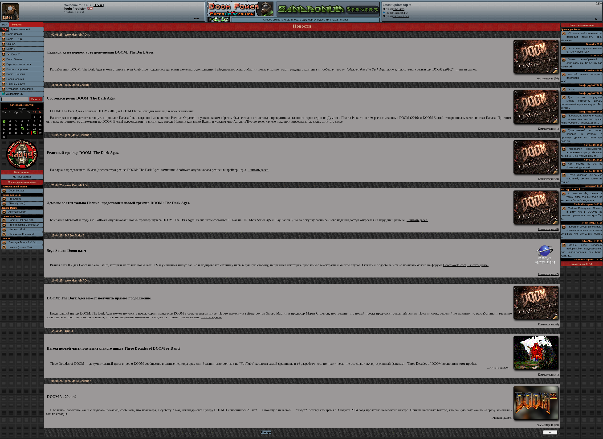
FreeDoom (14, 198)
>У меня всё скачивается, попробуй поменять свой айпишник (581, 37)
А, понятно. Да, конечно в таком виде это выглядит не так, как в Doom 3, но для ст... (581, 197)
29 (34, 132)
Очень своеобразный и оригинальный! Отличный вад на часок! (581, 63)
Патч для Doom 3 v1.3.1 (22, 242)
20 (22, 128)
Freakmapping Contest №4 (24, 224)
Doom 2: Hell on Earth (20, 220)
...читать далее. (466, 69)
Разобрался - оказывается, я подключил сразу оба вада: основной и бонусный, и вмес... (581, 152)
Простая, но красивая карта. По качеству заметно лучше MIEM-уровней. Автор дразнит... (581, 119)
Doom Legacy (16, 190)
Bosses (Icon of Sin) (20, 247)
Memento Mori (16, 229)
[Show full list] (596, 19)
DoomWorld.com (454, 265)
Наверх (266, 432)
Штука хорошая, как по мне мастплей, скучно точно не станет (581, 178)
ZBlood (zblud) (16, 203)
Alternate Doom (17, 211)
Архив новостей (20, 29)
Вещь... (572, 89)
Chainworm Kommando (21, 234)
